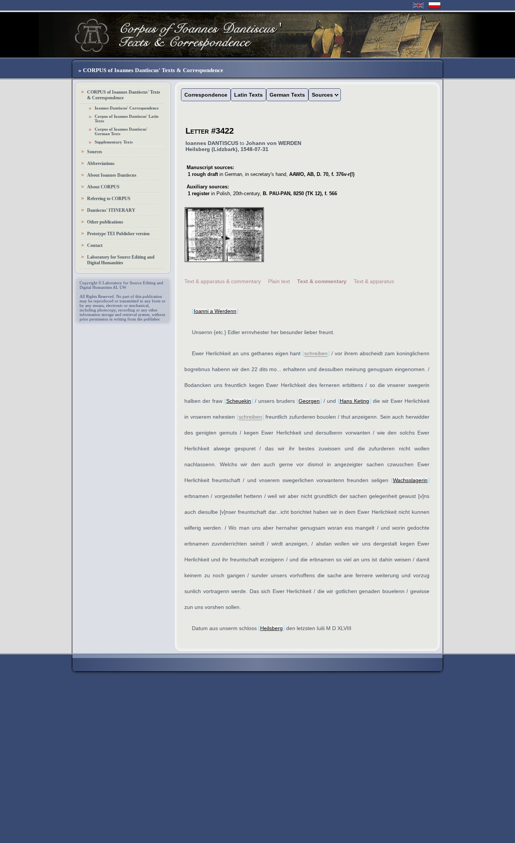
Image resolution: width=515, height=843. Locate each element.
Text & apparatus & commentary (222, 281)
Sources (94, 151)
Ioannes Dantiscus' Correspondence (127, 108)
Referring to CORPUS (108, 198)
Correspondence (205, 95)
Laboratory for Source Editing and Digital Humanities (121, 259)
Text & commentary (321, 281)
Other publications (105, 222)
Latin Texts (248, 95)
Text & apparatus (374, 281)
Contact (95, 245)
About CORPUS (103, 187)
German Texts (287, 95)
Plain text (279, 281)
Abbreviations (101, 163)
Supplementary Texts (114, 142)
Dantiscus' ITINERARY (111, 210)
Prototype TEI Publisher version (118, 233)
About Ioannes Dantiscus (111, 175)
